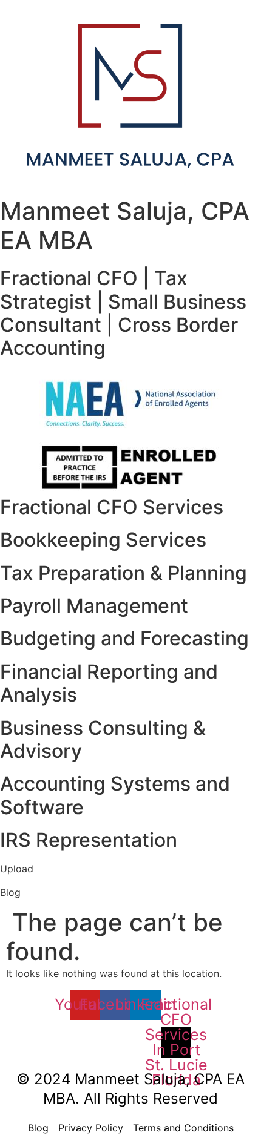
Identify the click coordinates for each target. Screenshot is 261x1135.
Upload (16, 869)
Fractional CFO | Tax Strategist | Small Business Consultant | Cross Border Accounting (123, 313)
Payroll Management (94, 605)
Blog (10, 892)
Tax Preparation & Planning (123, 573)
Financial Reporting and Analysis (109, 683)
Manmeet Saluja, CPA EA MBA (124, 225)
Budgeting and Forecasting (124, 638)
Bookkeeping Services (103, 539)
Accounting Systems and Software (115, 795)
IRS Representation (88, 840)
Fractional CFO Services (111, 507)
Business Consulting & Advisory (103, 739)
